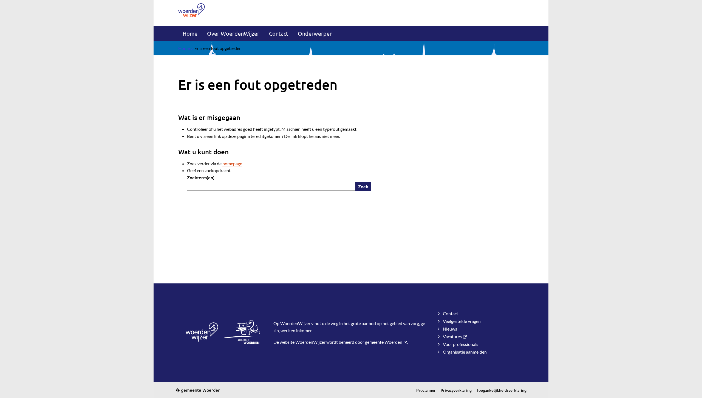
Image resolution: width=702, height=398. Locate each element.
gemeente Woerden (383, 342)
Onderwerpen (315, 33)
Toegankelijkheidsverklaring (501, 390)
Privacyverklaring (456, 390)
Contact (278, 33)
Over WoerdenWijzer (233, 33)
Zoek (363, 186)
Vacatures (452, 336)
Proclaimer (426, 390)
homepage (232, 163)
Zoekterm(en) (200, 177)
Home (190, 33)
